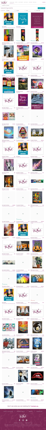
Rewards (43, 2)
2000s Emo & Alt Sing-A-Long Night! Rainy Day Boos (8, 60)
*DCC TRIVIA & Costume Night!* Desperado (37, 92)
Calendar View (41, 8)
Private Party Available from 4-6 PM (36, 76)
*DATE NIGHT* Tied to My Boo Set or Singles (37, 141)
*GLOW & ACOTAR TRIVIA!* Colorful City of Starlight (36, 222)
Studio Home (12, 2)
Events (16, 2)
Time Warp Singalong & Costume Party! (36, 384)
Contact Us (28, 423)
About (31, 411)
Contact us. (34, 406)
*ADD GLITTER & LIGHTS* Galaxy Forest (36, 173)
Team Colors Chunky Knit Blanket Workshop (8, 222)
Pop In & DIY (26, 2)
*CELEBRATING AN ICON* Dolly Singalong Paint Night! (9, 157)
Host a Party (20, 2)
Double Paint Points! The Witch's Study (22, 352)
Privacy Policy (18, 423)
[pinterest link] (26, 420)
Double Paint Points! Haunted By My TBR (36, 368)
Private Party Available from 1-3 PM (21, 76)
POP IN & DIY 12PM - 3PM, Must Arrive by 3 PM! (8, 27)
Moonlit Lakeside (33, 352)
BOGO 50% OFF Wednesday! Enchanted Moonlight (8, 141)
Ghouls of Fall (18, 319)
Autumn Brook (4, 238)
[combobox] (10, 10)
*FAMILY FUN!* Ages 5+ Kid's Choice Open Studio (22, 109)
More (30, 2)
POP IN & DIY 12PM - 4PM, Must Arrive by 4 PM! (8, 76)
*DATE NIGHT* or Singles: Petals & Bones (8, 368)
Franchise (34, 2)
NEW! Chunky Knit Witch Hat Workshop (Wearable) (22, 271)
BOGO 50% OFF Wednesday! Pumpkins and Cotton (8, 352)
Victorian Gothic (18, 384)
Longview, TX (12, 3)
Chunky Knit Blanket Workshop (35, 303)
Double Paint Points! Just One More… (21, 141)
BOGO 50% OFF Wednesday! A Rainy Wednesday (7, 44)
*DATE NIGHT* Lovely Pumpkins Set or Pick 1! (37, 287)
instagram (23, 420)
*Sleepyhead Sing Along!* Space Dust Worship (7, 401)
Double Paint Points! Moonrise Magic (7, 287)
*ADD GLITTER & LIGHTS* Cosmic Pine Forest (22, 287)
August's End (18, 92)
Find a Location (8, 411)
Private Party (21, 411)
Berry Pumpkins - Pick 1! (19, 368)
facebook (19, 420)
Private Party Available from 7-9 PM (7, 108)
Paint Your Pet (4, 173)
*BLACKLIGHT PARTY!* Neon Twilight (7, 384)
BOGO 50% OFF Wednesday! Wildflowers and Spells (37, 206)
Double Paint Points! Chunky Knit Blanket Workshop (22, 222)
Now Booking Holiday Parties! (20, 27)
